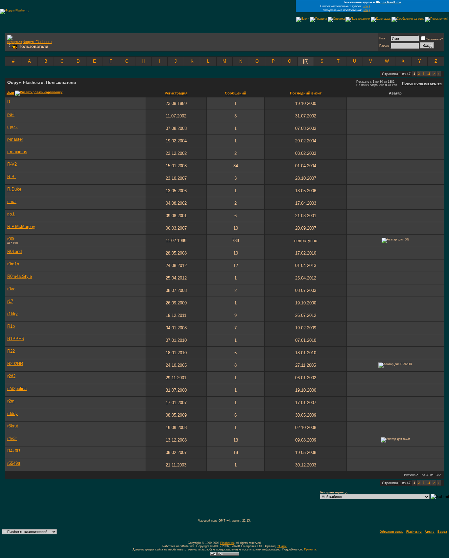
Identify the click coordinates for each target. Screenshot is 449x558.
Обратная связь (391, 531)
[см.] (367, 6)
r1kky (12, 313)
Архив (430, 531)
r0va (11, 288)
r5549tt (13, 463)
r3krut (12, 426)
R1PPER (15, 338)
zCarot (282, 546)
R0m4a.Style (19, 276)
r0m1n (13, 263)
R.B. (11, 176)
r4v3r (12, 438)
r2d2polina (17, 388)
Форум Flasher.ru (37, 42)
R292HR (15, 363)
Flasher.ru (414, 531)
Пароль (384, 45)
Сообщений (235, 93)
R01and (14, 251)
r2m (10, 401)
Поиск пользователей (422, 83)
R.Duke (14, 189)
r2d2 (11, 376)
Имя (382, 38)
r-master (15, 139)
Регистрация (176, 93)
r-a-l (10, 114)
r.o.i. (11, 214)
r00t (10, 239)
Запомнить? (434, 39)
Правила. (310, 549)
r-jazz (12, 126)
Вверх (442, 531)
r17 (10, 301)
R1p (11, 326)
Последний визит (305, 93)
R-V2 (12, 164)
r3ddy (12, 413)
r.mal (11, 201)
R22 (11, 351)
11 (428, 73)
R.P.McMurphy (21, 226)
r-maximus (17, 151)
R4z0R (13, 450)
